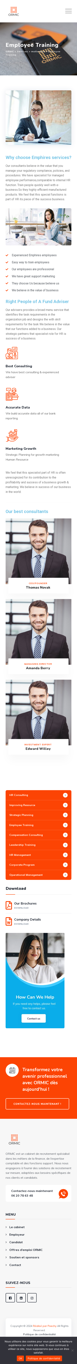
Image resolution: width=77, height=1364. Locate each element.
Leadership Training (22, 845)
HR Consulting (18, 795)
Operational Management (26, 875)
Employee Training (21, 825)
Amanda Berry (38, 668)
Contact (15, 1265)
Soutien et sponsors (24, 1257)
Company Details (27, 921)
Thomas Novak (38, 587)
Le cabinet (17, 1227)
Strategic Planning (21, 815)
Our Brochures (25, 905)
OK (20, 1358)
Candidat (16, 1242)
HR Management (20, 855)
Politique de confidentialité (39, 1334)
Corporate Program (22, 864)
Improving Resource (22, 805)
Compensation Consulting (26, 835)
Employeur (17, 1234)
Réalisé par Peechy (44, 1326)
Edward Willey (38, 748)
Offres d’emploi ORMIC (26, 1250)
